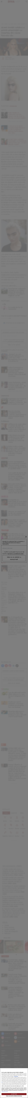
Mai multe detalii (16, 1076)
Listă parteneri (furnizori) (4, 1091)
